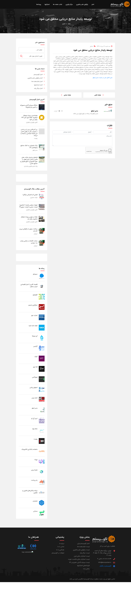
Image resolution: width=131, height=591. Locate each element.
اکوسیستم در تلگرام (105, 566)
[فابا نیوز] (42, 369)
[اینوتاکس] (42, 379)
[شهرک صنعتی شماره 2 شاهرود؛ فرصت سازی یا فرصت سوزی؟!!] (42, 207)
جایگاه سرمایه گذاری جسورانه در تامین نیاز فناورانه (28, 106)
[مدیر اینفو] (42, 410)
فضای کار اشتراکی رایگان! (30, 195)
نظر (91, 46)
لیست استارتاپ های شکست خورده (79, 559)
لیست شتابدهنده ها (83, 546)
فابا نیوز (35, 367)
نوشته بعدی (67, 95)
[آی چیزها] (42, 338)
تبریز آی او (34, 418)
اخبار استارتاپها (38, 85)
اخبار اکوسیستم (38, 74)
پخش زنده (86, 569)
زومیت (35, 138)
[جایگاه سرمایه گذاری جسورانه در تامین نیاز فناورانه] (42, 107)
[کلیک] (42, 358)
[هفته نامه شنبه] (42, 327)
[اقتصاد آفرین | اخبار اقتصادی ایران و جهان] (42, 286)
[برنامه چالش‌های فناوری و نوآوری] (42, 492)
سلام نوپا (34, 429)
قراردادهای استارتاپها (83, 565)
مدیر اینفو (35, 150)
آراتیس (35, 346)
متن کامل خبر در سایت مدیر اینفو (102, 77)
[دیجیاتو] (42, 276)
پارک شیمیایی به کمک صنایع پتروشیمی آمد (29, 146)
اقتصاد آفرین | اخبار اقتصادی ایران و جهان (29, 285)
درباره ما (61, 543)
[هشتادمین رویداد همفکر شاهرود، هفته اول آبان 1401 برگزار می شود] (42, 117)
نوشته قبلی (97, 95)
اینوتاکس (34, 377)
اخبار (63, 24)
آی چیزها (34, 336)
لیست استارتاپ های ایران (82, 556)
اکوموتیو (35, 295)
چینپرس (35, 501)
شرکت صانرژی (33, 197)
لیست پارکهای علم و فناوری (81, 550)
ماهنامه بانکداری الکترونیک (29, 449)
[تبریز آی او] (42, 420)
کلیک (35, 356)
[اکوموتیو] (42, 297)
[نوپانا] (42, 461)
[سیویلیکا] (33, 547)
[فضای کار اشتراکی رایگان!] (42, 196)
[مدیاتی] (42, 513)
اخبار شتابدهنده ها (37, 81)
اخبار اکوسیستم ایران (83, 543)
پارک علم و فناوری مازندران (30, 166)
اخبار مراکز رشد (38, 88)
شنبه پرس (34, 398)
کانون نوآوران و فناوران (31, 122)
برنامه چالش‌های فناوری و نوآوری (29, 491)
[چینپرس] (42, 503)
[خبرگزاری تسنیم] (42, 307)
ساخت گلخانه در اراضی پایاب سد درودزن (28, 242)
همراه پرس (34, 470)
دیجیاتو (35, 274)
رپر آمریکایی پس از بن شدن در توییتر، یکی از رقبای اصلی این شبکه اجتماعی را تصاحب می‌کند (28, 132)
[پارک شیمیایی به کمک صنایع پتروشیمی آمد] (42, 147)
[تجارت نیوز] (42, 317)
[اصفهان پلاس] (42, 389)
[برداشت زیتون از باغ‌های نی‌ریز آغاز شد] (42, 231)
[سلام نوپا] (42, 430)
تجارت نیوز (34, 315)
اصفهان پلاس (33, 387)
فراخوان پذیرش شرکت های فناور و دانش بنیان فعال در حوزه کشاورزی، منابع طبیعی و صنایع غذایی (28, 160)
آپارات (55, 111)
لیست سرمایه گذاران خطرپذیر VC (79, 562)
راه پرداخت (34, 480)
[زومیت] (42, 441)
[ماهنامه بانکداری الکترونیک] (42, 451)
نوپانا (35, 460)
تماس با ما (60, 546)
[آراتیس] (42, 348)
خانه (69, 24)
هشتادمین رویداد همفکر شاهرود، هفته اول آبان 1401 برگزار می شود (29, 117)
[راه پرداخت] (42, 482)
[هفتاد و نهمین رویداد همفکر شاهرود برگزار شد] (42, 219)
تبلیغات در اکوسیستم (58, 553)
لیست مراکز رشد (85, 553)
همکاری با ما (60, 550)
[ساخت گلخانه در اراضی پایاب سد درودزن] (42, 243)
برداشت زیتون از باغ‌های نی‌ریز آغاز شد (28, 230)
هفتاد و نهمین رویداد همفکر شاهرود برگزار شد (29, 218)
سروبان (35, 234)
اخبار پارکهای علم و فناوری (35, 78)
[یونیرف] (21, 547)
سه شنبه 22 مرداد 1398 (103, 46)
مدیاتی (35, 511)
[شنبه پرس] (42, 400)
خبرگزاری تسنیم (33, 305)
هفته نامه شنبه (33, 326)
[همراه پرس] (42, 472)
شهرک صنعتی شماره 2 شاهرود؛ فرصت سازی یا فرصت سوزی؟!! (28, 206)
